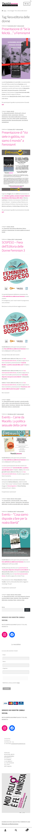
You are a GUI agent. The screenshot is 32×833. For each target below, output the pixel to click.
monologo (10, 600)
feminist (13, 502)
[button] (31, 1)
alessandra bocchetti (9, 113)
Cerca (3, 607)
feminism (21, 115)
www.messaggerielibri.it (9, 756)
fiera (22, 405)
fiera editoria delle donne (15, 116)
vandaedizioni (5, 122)
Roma (14, 600)
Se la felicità (25, 120)
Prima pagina (18, 498)
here (18, 682)
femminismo (5, 116)
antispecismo (7, 500)
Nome (4, 661)
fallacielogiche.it (11, 486)
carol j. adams (5, 403)
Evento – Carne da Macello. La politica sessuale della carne (14, 421)
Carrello (24, 829)
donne (9, 115)
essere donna (15, 115)
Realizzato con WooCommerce (10, 824)
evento (7, 405)
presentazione (23, 118)
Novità (12, 111)
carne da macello (24, 401)
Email (4, 654)
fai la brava (12, 405)
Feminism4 (6, 228)
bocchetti (17, 401)
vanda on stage (20, 600)
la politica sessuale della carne (15, 504)
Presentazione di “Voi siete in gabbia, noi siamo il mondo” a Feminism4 (15, 138)
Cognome (5, 668)
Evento (8, 111)
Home (5, 10)
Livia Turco (9, 118)
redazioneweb (20, 26)
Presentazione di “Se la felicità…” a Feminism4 (16, 31)
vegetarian (26, 504)
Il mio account (5, 830)
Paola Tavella (16, 118)
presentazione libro (6, 120)
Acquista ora (16, 796)
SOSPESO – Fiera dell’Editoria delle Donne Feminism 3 (13, 246)
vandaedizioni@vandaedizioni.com (18, 743)
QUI (3, 104)
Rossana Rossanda (16, 120)
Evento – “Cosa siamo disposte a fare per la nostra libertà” (15, 518)
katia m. (10, 406)
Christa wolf (18, 113)
